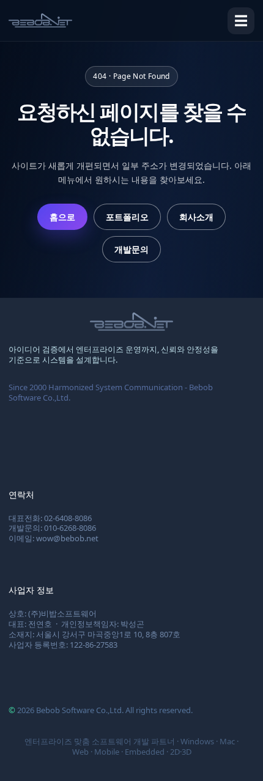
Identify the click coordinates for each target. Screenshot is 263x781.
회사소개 (196, 217)
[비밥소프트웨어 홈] (40, 20)
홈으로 (62, 217)
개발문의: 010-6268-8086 (52, 527)
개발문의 (131, 249)
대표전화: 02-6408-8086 (50, 518)
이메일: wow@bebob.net (53, 538)
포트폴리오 (127, 217)
